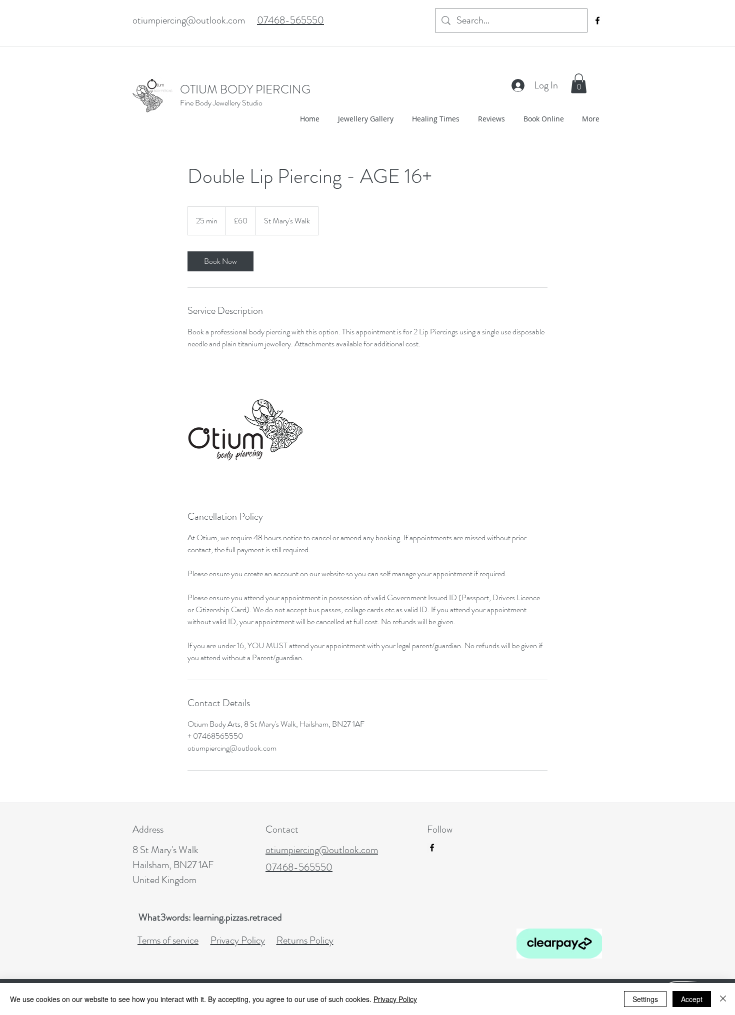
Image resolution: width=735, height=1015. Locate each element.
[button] (578, 83)
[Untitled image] (246, 430)
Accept (691, 999)
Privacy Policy (395, 999)
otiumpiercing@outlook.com (188, 20)
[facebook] (597, 20)
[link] (221, 261)
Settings (645, 999)
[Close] (723, 999)
